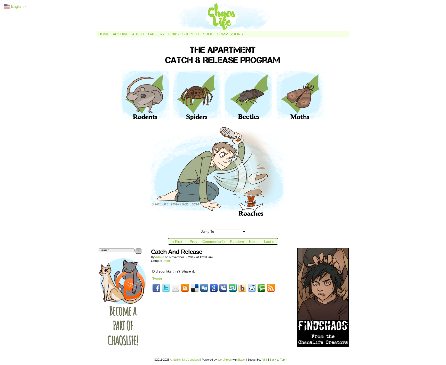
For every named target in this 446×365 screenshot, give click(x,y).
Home (103, 34)
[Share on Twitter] (166, 288)
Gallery (156, 34)
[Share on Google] (214, 288)
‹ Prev (192, 241)
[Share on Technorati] (261, 288)
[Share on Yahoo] (242, 288)
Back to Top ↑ (278, 359)
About (138, 34)
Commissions (230, 34)
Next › (254, 241)
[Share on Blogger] (185, 288)
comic (168, 261)
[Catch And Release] (223, 227)
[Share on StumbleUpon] (233, 288)
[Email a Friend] (175, 288)
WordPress (225, 359)
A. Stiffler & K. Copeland (185, 359)
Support (191, 34)
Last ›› (269, 241)
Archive (121, 34)
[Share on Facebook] (156, 288)
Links (173, 34)
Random (237, 241)
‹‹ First (176, 241)
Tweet (157, 279)
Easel (241, 359)
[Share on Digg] (204, 288)
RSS (264, 359)
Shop (208, 34)
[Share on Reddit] (252, 288)
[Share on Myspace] (223, 288)
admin (159, 257)
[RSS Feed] (271, 288)
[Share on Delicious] (194, 288)
